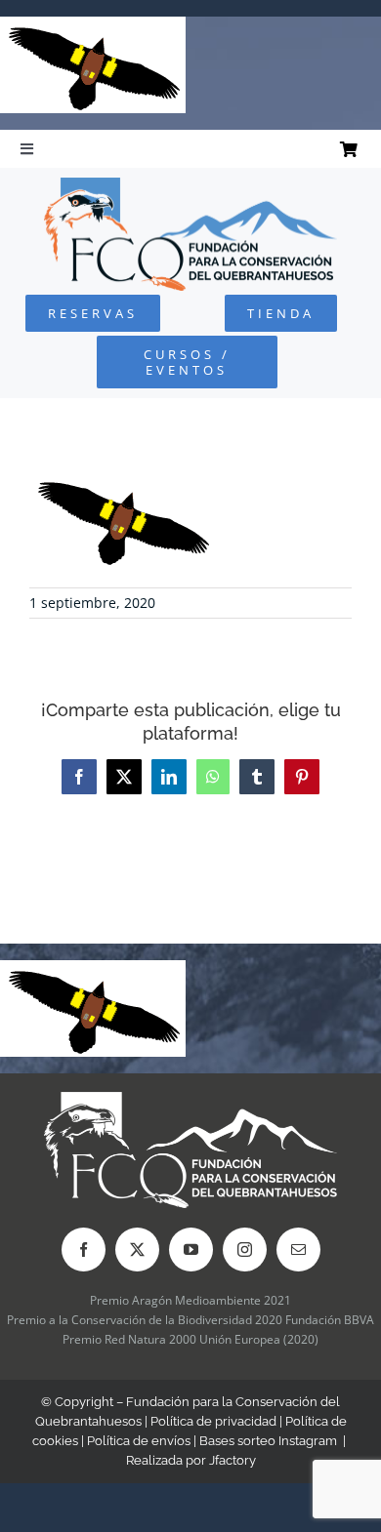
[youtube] (191, 1249)
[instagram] (245, 1249)
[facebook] (84, 1249)
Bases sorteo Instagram (268, 1440)
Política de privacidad (213, 1421)
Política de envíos (138, 1440)
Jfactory (232, 1460)
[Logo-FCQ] (190, 186)
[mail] (298, 1249)
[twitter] (137, 1249)
